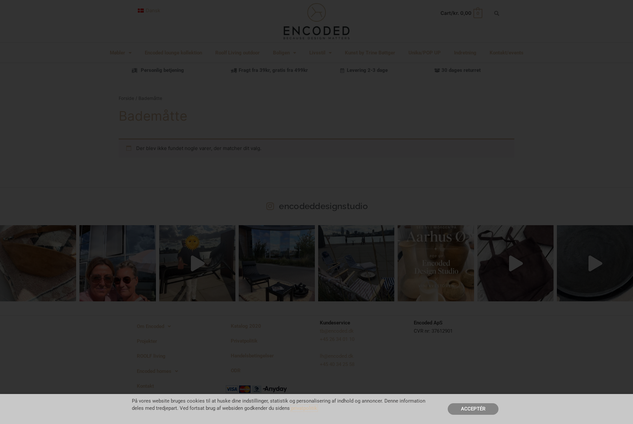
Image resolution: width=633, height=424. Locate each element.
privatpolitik (304, 408)
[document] (316, 212)
